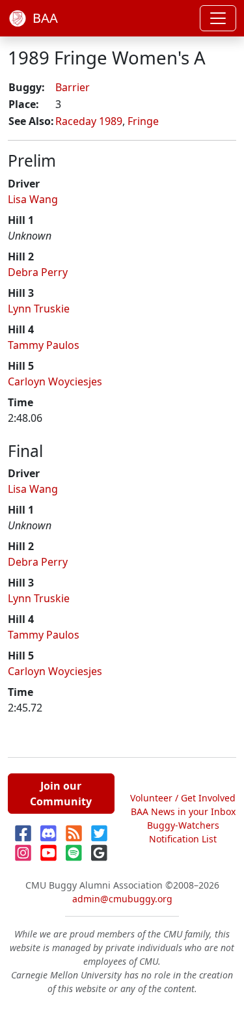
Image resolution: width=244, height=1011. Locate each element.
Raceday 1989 (88, 121)
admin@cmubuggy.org (122, 899)
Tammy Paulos (43, 345)
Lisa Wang (33, 199)
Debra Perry (38, 272)
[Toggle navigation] (218, 18)
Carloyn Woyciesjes (55, 381)
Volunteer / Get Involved (183, 798)
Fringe (143, 121)
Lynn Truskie (39, 308)
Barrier (72, 87)
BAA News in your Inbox (183, 811)
